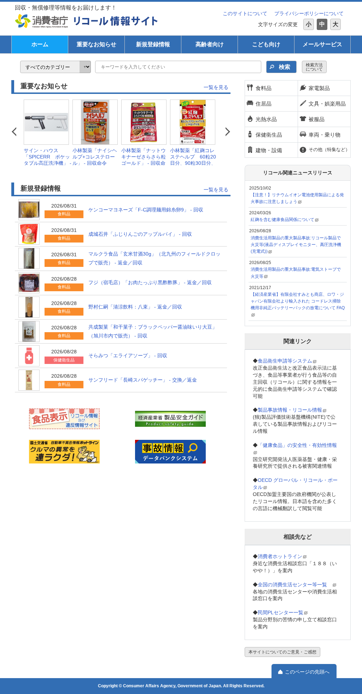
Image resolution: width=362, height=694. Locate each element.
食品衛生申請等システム (285, 361)
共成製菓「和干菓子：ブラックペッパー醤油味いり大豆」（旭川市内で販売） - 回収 (152, 331)
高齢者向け (209, 44)
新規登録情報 (153, 44)
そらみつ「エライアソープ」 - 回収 (127, 355)
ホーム (39, 44)
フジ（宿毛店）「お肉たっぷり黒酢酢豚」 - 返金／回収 (150, 282)
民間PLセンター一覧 (280, 612)
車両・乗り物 (324, 135)
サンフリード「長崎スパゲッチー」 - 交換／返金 (142, 380)
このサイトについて (245, 13)
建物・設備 (269, 150)
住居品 (264, 104)
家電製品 (319, 88)
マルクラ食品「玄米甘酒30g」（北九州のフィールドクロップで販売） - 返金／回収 (154, 258)
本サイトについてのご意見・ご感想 (282, 652)
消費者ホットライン (280, 556)
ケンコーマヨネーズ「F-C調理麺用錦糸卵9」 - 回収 (145, 210)
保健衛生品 (269, 135)
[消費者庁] (42, 20)
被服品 (317, 119)
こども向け (266, 44)
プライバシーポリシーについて (309, 13)
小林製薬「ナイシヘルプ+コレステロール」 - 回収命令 (94, 157)
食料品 (264, 88)
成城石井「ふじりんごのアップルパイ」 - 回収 (140, 234)
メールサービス (322, 44)
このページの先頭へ (307, 672)
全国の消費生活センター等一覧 (295, 584)
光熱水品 (266, 119)
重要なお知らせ (96, 44)
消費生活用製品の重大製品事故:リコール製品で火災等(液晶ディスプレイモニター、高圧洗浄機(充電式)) (296, 244)
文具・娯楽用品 (327, 104)
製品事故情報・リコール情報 (290, 410)
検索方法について (314, 67)
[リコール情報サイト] (116, 21)
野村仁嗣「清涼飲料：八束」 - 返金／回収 (135, 307)
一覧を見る (216, 87)
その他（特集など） (329, 149)
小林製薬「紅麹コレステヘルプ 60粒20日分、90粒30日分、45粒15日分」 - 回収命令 (193, 163)
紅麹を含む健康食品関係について (282, 219)
